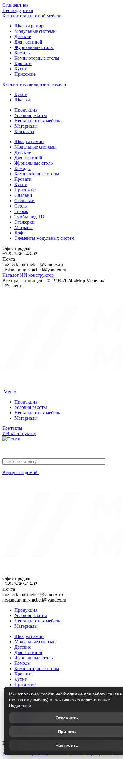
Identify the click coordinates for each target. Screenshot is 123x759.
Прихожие (25, 74)
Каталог (10, 275)
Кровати (23, 63)
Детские (22, 36)
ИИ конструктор (37, 275)
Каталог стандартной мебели (31, 15)
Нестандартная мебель (37, 120)
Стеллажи (24, 200)
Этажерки (24, 222)
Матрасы (23, 227)
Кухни (20, 68)
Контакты (24, 131)
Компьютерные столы (36, 58)
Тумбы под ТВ (29, 216)
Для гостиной (28, 41)
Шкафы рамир (29, 25)
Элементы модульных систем (44, 238)
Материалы (26, 126)
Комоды (22, 52)
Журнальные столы (34, 47)
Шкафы (22, 99)
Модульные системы (35, 31)
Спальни (23, 195)
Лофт (19, 232)
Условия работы (30, 115)
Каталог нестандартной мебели (34, 84)
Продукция (25, 109)
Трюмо (21, 211)
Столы (21, 205)
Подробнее (20, 705)
